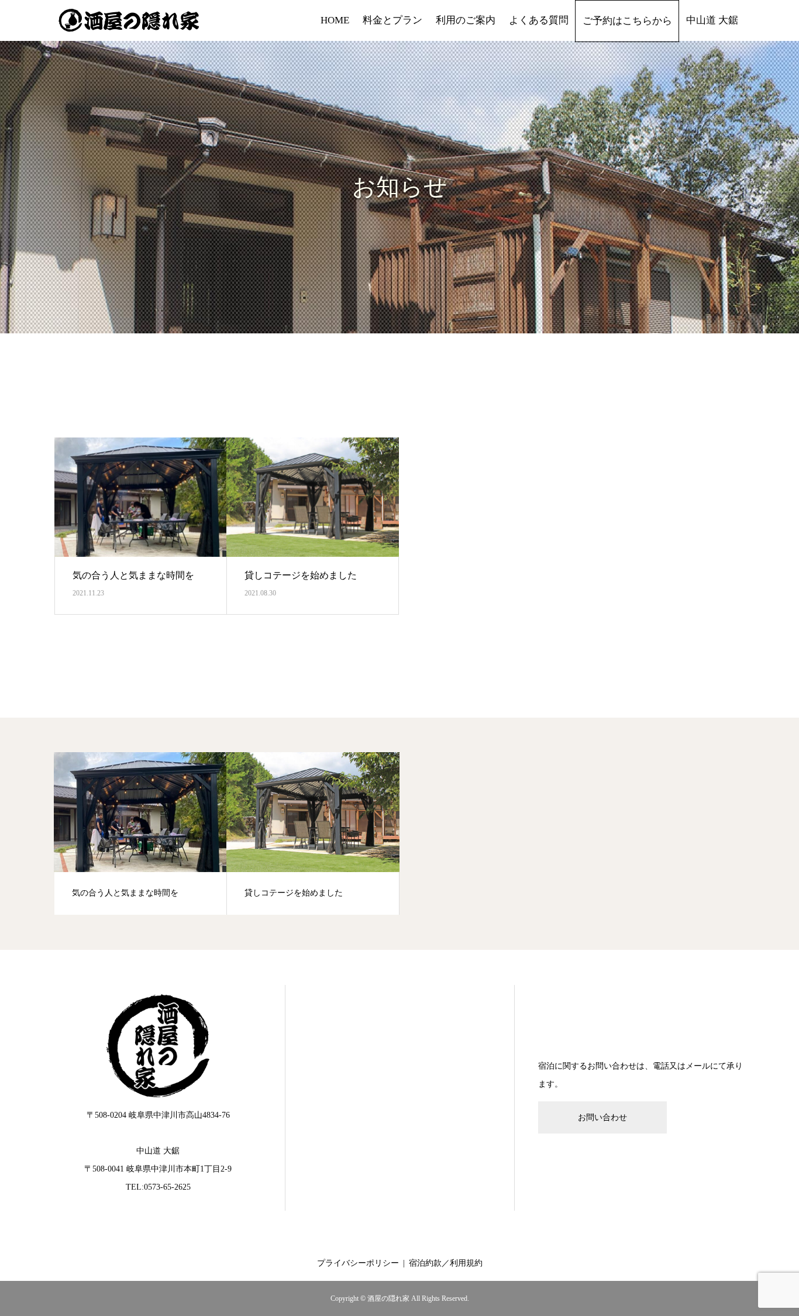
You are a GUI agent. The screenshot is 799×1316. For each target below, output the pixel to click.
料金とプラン (392, 20)
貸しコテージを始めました (300, 575)
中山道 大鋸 (712, 20)
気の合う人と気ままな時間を (133, 575)
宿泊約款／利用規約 (446, 1263)
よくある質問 (539, 20)
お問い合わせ (602, 1117)
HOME (335, 20)
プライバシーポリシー (358, 1263)
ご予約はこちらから (627, 20)
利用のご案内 (465, 20)
